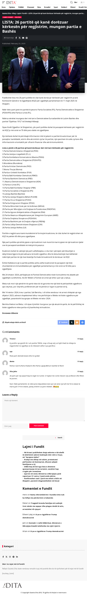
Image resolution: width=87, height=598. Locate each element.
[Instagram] (10, 557)
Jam (24, 523)
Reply (81, 339)
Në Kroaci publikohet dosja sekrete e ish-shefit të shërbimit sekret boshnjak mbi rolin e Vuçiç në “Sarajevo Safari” (43, 454)
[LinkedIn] (17, 557)
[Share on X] (19, 38)
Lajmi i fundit (8, 17)
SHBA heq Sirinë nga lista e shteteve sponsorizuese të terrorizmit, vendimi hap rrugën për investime (41, 468)
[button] (4, 2)
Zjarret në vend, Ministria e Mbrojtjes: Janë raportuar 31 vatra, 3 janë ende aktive (42, 475)
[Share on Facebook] (16, 38)
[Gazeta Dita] (11, 2)
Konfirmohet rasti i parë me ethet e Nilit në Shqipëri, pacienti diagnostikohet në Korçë (42, 479)
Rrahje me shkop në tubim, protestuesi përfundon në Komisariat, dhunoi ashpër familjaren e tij (40, 461)
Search (60, 438)
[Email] (23, 38)
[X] (6, 557)
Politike (18, 17)
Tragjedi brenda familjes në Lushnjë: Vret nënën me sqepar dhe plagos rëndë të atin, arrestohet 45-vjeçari (43, 506)
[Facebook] (3, 557)
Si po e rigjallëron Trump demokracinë (47, 531)
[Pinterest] (13, 557)
